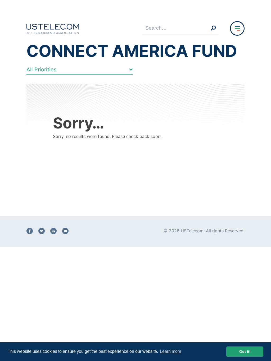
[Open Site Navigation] (237, 28)
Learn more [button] (170, 351)
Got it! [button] (245, 351)
